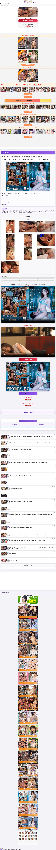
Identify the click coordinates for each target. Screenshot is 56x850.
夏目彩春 (6, 197)
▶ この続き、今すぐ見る (28, 20)
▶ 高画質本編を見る (28, 359)
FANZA (6, 204)
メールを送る (2, 849)
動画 (28, 26)
